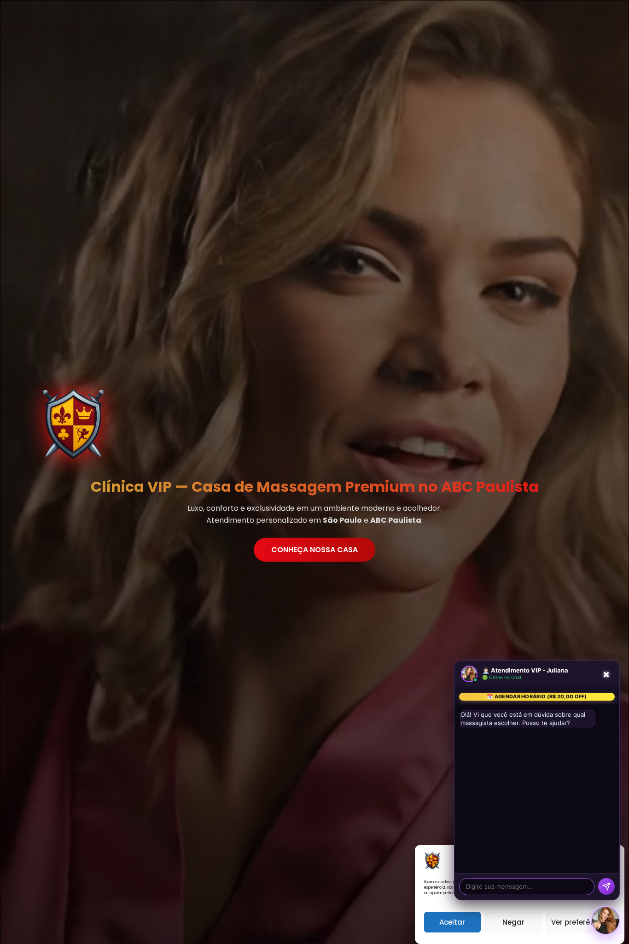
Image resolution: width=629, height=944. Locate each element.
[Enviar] (606, 886)
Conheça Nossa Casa (314, 549)
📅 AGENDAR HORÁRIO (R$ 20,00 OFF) (537, 696)
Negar (513, 922)
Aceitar (452, 922)
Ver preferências (580, 922)
